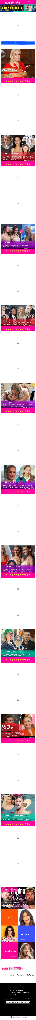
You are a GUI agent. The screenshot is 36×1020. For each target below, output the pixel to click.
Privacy (12, 992)
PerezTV (20, 975)
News (12, 975)
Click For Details (18, 81)
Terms (19, 992)
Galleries (30, 975)
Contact (13, 995)
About (12, 990)
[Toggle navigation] (28, 2)
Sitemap (26, 992)
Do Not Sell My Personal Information (18, 1002)
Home (4, 43)
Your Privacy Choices (20, 1017)
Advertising (20, 990)
